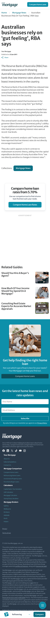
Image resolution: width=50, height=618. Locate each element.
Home (4, 12)
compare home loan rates (25, 204)
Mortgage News (19, 12)
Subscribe (25, 418)
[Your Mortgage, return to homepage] (10, 4)
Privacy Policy (42, 423)
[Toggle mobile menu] (42, 605)
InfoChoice (43, 610)
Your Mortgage (6, 51)
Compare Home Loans (37, 4)
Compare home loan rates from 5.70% (25, 190)
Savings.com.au (33, 610)
